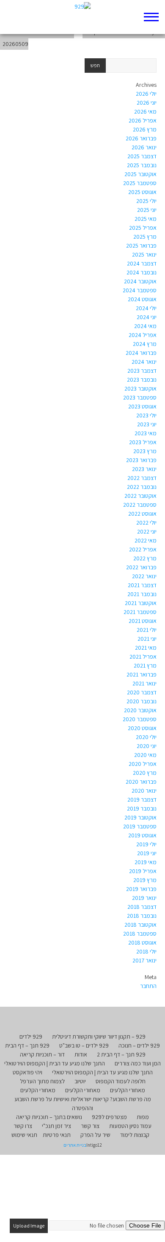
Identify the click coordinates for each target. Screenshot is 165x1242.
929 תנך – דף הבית (27, 1045)
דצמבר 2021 (142, 585)
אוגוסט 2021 (143, 621)
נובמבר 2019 (142, 808)
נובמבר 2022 (142, 487)
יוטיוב (80, 1081)
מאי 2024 (145, 326)
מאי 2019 (146, 862)
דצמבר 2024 (142, 263)
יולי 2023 (146, 415)
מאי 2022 (146, 540)
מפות (143, 1117)
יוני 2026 (147, 102)
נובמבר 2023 (142, 379)
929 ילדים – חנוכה (139, 1045)
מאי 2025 (146, 219)
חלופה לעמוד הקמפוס (121, 1081)
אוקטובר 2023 (140, 388)
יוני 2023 (147, 424)
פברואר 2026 (141, 138)
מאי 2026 (145, 111)
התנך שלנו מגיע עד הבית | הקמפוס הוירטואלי (54, 1063)
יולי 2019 (146, 844)
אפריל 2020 (143, 764)
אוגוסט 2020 (142, 728)
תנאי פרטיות (57, 1135)
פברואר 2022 (141, 567)
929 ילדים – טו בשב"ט (84, 1045)
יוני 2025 (147, 210)
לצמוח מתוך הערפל (42, 1081)
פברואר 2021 (141, 674)
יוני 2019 (147, 853)
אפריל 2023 (143, 442)
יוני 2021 (147, 638)
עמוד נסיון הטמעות (130, 1126)
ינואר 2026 (144, 147)
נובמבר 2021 (142, 594)
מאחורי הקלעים (127, 1090)
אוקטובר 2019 (140, 817)
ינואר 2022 (144, 576)
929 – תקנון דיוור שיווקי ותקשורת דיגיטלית (99, 1036)
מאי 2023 (146, 433)
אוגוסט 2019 (142, 835)
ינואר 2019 (144, 898)
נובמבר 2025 (142, 165)
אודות (80, 1054)
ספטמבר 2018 (140, 933)
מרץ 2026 (145, 129)
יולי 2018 (146, 951)
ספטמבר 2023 (140, 397)
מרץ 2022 (145, 558)
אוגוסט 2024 (142, 299)
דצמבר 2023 (142, 370)
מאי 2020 (145, 755)
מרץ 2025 (145, 236)
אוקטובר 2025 (140, 174)
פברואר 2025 (141, 245)
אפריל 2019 (143, 871)
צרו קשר (23, 1126)
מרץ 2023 (145, 451)
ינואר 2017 (144, 960)
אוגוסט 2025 (142, 192)
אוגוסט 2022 (142, 513)
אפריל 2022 (143, 549)
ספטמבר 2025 (140, 183)
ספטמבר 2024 (140, 290)
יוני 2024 (147, 317)
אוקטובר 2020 (140, 710)
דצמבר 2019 (142, 799)
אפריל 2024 (143, 335)
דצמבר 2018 (142, 907)
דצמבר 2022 (142, 478)
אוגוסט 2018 (142, 942)
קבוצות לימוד (134, 1135)
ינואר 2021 (144, 683)
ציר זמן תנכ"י (56, 1126)
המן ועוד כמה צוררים (138, 1063)
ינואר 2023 (144, 469)
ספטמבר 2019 (140, 826)
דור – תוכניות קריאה (42, 1054)
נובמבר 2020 (141, 701)
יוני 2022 (147, 531)
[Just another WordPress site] (82, 17)
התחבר (148, 986)
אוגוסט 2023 (142, 406)
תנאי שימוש (24, 1135)
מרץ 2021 (145, 665)
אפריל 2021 (143, 656)
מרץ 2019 (145, 880)
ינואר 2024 (144, 361)
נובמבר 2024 (141, 272)
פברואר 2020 (141, 781)
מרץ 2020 (145, 773)
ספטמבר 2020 (140, 719)
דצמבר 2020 (142, 692)
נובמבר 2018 (142, 915)
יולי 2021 (147, 630)
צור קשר (90, 1126)
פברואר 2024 (141, 353)
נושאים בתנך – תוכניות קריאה (49, 1117)
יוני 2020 (147, 746)
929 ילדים (30, 1036)
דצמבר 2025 (142, 156)
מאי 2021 (146, 647)
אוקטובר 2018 (140, 924)
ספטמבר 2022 (140, 504)
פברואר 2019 (141, 889)
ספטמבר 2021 (140, 612)
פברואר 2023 (141, 460)
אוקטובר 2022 (140, 496)
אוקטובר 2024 (140, 281)
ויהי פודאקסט (27, 1072)
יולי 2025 (146, 201)
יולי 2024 (146, 308)
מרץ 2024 (145, 344)
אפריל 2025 (143, 227)
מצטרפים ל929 (109, 1117)
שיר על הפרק (95, 1135)
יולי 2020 (146, 737)
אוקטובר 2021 (141, 603)
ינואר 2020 (144, 790)
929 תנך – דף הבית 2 (121, 1054)
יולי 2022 (146, 522)
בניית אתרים (74, 1145)
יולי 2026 (146, 93)
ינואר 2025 (144, 254)
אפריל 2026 (143, 120)
